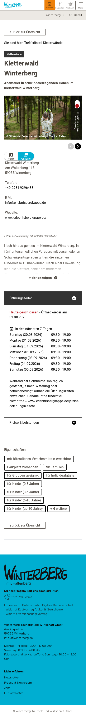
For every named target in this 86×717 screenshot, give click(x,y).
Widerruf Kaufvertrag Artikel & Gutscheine (34, 609)
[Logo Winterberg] (16, 5)
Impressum (11, 605)
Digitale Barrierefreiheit (57, 605)
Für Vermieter (13, 693)
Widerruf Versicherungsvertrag (26, 614)
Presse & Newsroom (18, 682)
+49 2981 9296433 (19, 188)
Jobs (7, 688)
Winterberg (53, 15)
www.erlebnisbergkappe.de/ (26, 218)
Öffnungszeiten (21, 298)
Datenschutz (30, 605)
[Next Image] (78, 146)
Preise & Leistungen (24, 423)
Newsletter (11, 677)
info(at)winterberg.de (18, 638)
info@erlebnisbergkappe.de (25, 203)
